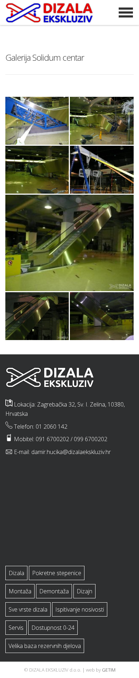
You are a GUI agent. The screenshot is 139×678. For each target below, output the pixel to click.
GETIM (108, 670)
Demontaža (54, 591)
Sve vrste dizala (28, 609)
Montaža (20, 591)
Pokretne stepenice (56, 573)
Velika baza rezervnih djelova (45, 646)
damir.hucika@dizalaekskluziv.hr (71, 452)
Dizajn (84, 591)
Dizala (16, 573)
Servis (16, 628)
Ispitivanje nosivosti (79, 609)
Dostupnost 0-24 (52, 628)
